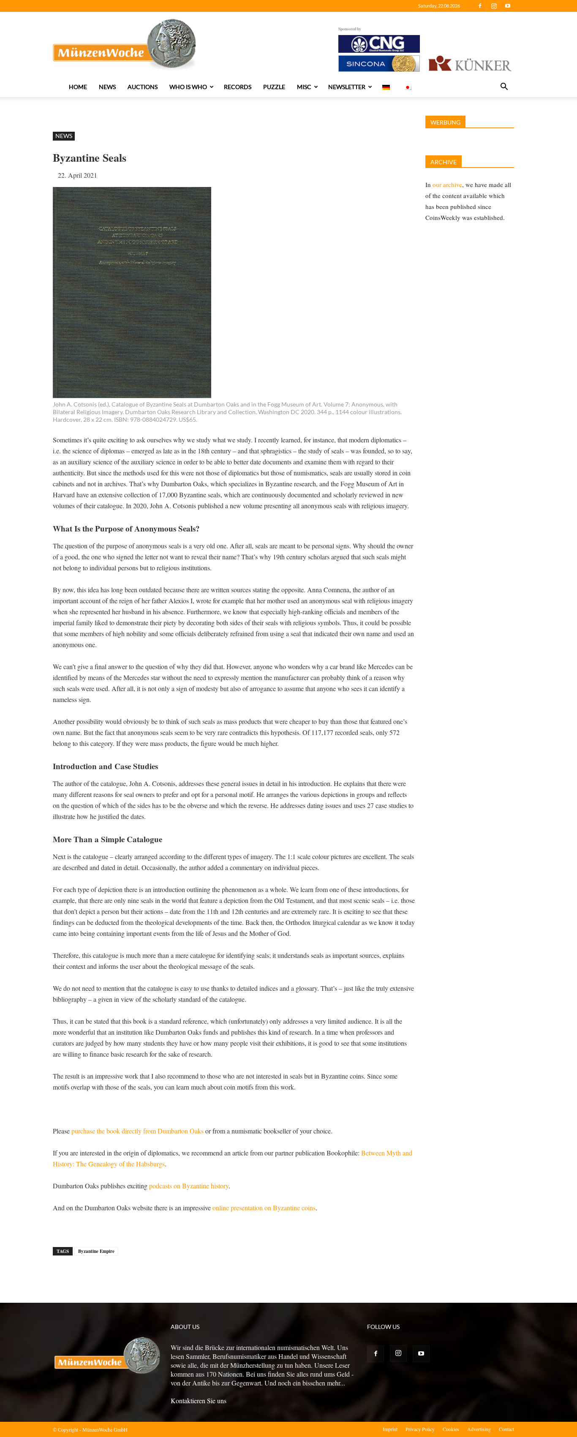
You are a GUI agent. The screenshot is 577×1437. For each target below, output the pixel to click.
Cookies (451, 1429)
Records (237, 86)
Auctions (143, 86)
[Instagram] (493, 6)
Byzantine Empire (96, 1251)
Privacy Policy (420, 1429)
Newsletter (346, 86)
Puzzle (274, 86)
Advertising (479, 1429)
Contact (506, 1429)
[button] (504, 87)
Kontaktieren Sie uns (198, 1400)
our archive (447, 184)
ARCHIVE (443, 161)
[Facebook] (480, 6)
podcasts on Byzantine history (189, 1185)
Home (78, 86)
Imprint (390, 1429)
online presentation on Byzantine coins (264, 1207)
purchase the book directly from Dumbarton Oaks (137, 1130)
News (107, 86)
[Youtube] (507, 6)
